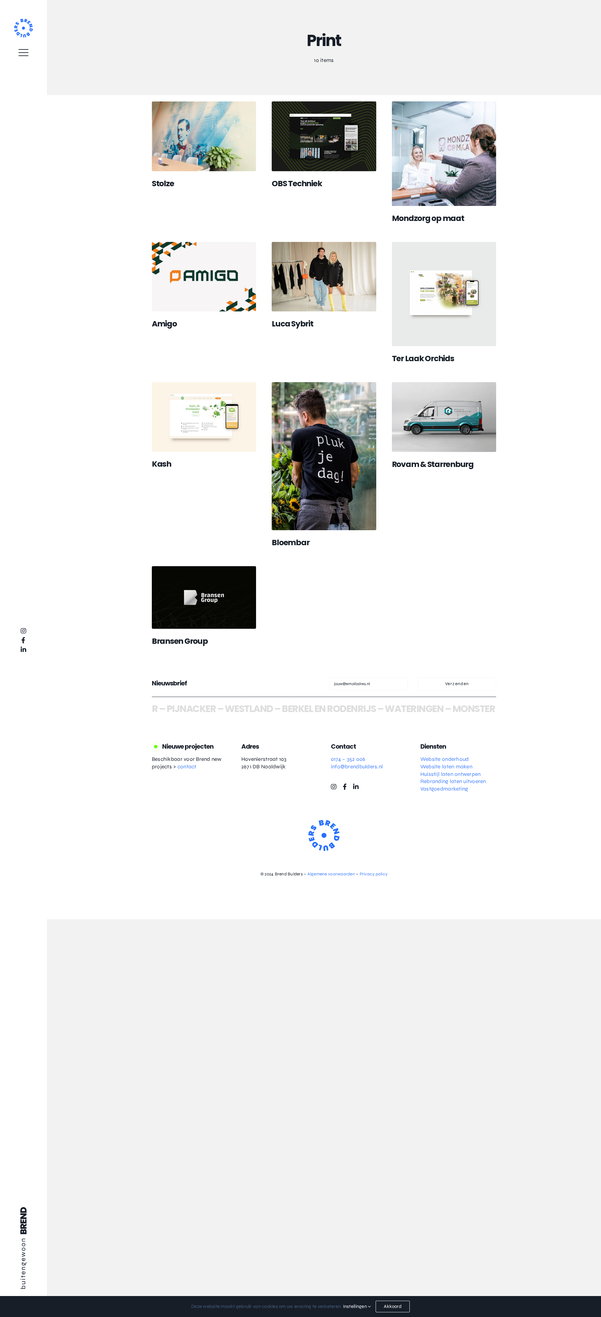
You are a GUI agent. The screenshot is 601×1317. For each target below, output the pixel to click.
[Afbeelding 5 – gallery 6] (204, 104)
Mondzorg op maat (428, 218)
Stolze (163, 183)
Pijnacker (160, 708)
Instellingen (355, 1306)
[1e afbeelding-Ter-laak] (444, 244)
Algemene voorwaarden (331, 874)
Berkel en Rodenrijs (298, 708)
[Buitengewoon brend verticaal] (23, 1210)
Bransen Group (180, 641)
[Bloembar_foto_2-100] (324, 385)
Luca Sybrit (292, 323)
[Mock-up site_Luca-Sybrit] (324, 244)
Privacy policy (374, 874)
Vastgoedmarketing (444, 789)
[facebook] (23, 640)
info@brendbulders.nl (357, 766)
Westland (218, 708)
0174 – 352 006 (348, 759)
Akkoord (393, 1306)
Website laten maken (446, 766)
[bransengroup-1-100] (204, 569)
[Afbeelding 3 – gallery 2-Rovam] (444, 385)
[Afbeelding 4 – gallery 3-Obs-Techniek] (324, 104)
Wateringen (383, 708)
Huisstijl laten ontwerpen (450, 774)
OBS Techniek (297, 183)
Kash (161, 464)
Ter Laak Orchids (423, 358)
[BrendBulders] (23, 21)
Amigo (164, 323)
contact (187, 766)
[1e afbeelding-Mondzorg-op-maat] (444, 104)
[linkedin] (23, 650)
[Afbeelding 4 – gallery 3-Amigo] (204, 244)
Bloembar (290, 542)
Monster (442, 708)
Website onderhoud (444, 759)
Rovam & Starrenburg (433, 464)
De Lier (487, 708)
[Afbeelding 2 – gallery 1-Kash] (204, 385)
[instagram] (23, 631)
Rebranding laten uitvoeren (453, 781)
